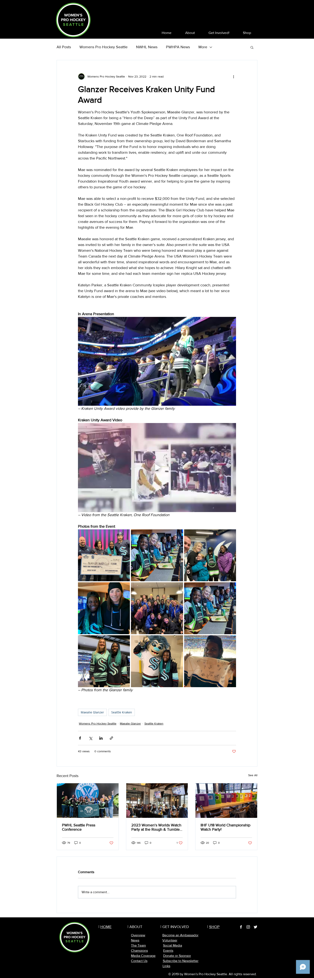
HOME (106, 927)
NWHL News (146, 47)
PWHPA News (178, 47)
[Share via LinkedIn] (101, 738)
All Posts (64, 47)
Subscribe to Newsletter (180, 961)
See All (252, 775)
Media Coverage (143, 956)
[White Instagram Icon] (248, 927)
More (202, 47)
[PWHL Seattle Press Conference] (88, 800)
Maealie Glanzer (92, 712)
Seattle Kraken (121, 712)
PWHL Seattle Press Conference (78, 827)
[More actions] (233, 76)
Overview (138, 935)
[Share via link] (111, 738)
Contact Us (139, 961)
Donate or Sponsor (177, 956)
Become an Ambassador (180, 935)
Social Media (172, 945)
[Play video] (157, 361)
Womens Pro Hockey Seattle (103, 47)
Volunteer (169, 940)
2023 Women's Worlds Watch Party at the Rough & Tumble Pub (156, 827)
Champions (139, 950)
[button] (190, 32)
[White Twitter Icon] (255, 927)
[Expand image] (104, 555)
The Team (138, 945)
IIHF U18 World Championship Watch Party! (225, 827)
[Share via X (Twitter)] (90, 738)
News (135, 940)
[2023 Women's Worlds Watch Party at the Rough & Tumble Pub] (157, 800)
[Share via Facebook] (80, 738)
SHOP (214, 927)
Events (168, 950)
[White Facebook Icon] (241, 927)
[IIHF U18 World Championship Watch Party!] (226, 800)
